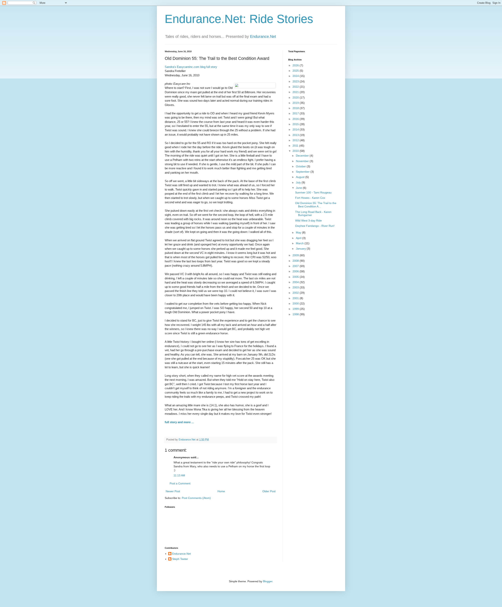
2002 (296, 292)
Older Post (269, 491)
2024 (296, 75)
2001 (296, 298)
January (301, 248)
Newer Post (173, 491)
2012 (296, 140)
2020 (296, 97)
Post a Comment (180, 483)
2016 (296, 118)
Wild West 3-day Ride (308, 220)
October (301, 166)
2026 (296, 65)
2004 (296, 282)
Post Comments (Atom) (196, 497)
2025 (296, 70)
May (299, 232)
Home (221, 491)
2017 (296, 113)
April (299, 238)
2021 (296, 92)
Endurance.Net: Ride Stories (239, 19)
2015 (296, 124)
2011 (296, 145)
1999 (296, 308)
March (300, 243)
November (303, 161)
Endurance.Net (263, 36)
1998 (296, 314)
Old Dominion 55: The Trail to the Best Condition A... (315, 204)
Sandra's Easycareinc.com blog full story (191, 66)
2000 (296, 303)
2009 (296, 255)
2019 (296, 102)
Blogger (267, 581)
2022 (296, 86)
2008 (296, 260)
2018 (296, 108)
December (303, 155)
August (300, 177)
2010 (296, 150)
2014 (296, 129)
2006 (296, 271)
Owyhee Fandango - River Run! (315, 225)
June (299, 187)
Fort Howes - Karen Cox (310, 197)
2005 (296, 276)
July (299, 182)
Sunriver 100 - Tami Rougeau (313, 192)
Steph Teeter (180, 559)
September (303, 171)
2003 (296, 287)
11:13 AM (179, 475)
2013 (296, 135)
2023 (296, 81)
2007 (296, 266)
